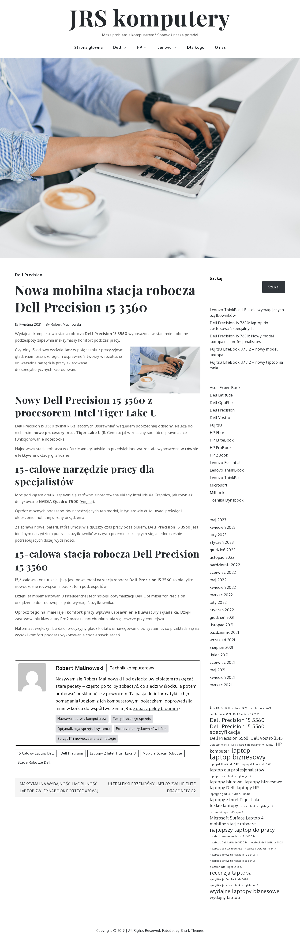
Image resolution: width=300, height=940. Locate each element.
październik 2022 (225, 564)
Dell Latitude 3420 (236, 708)
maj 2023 (218, 519)
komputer (219, 751)
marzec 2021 (221, 685)
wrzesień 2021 (222, 640)
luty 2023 (218, 534)
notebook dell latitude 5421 (266, 842)
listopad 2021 (221, 625)
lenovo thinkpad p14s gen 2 (257, 806)
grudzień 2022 (223, 549)
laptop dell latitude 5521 (256, 764)
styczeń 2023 (222, 542)
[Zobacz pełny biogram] (179, 708)
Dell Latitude (221, 395)
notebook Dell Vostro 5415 (260, 848)
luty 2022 (218, 602)
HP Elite (217, 432)
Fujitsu (216, 425)
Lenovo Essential (225, 462)
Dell (117, 47)
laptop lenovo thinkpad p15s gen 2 (231, 776)
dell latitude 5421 (260, 708)
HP (139, 47)
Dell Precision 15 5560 (237, 720)
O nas (220, 47)
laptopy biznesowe (263, 781)
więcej (87, 501)
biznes (216, 707)
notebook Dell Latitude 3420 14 (229, 842)
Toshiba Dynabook (227, 500)
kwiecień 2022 (223, 587)
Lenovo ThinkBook (227, 470)
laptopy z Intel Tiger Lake (235, 799)
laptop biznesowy (238, 757)
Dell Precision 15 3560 (246, 714)
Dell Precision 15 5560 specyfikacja (237, 729)
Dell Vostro (220, 417)
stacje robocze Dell (34, 762)
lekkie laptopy (224, 805)
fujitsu (270, 744)
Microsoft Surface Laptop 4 (236, 817)
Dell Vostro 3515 (267, 738)
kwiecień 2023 (223, 527)
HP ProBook (221, 447)
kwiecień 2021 (222, 677)
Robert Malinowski (66, 324)
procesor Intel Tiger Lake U (226, 866)
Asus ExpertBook (225, 387)
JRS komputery (150, 17)
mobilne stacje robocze (162, 753)
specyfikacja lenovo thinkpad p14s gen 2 (234, 885)
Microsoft (219, 485)
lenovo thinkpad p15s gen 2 (226, 812)
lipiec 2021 (219, 655)
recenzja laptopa (231, 872)
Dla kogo (195, 47)
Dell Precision (28, 274)
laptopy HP (248, 787)
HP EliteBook (222, 440)
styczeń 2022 (222, 610)
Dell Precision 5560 (229, 738)
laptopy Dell (222, 787)
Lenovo (165, 47)
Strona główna (88, 47)
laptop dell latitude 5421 (225, 764)
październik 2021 (224, 632)
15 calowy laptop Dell (36, 753)
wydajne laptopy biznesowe (245, 891)
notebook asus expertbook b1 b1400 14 (232, 836)
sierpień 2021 (221, 647)
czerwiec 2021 (222, 662)
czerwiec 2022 (223, 572)
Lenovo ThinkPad (225, 477)
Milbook (217, 492)
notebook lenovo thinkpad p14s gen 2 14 (234, 854)
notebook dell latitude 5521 (226, 848)
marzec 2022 (221, 595)
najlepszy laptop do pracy (242, 829)
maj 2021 (217, 670)
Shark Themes (192, 930)
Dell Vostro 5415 (219, 744)
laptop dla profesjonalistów (237, 769)
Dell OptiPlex (222, 402)
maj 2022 (218, 580)
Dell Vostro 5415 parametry (247, 744)
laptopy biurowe (226, 781)
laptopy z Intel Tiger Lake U (113, 753)
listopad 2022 (222, 557)
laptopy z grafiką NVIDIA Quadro (230, 794)
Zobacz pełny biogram (155, 708)
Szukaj (216, 278)
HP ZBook (219, 455)
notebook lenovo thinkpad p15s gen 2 (232, 860)
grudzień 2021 (222, 617)
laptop (241, 750)
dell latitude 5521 (220, 714)
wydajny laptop (225, 897)
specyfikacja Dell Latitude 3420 (229, 879)
